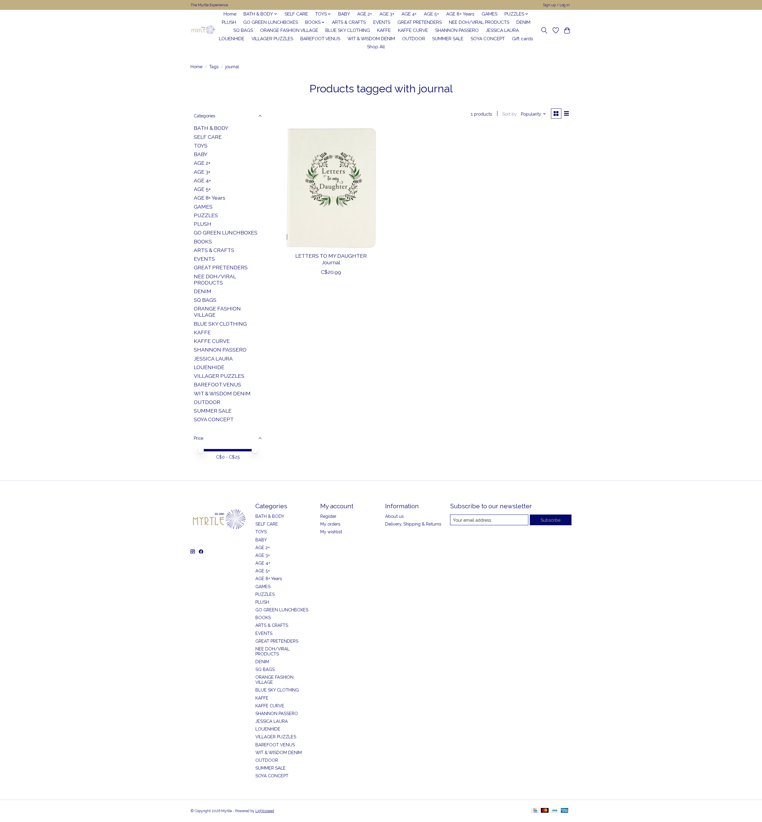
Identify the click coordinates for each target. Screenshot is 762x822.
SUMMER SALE (447, 38)
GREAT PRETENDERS (419, 22)
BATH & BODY (211, 128)
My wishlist (331, 531)
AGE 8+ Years (460, 14)
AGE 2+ (364, 14)
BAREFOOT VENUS (320, 38)
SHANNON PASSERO (457, 30)
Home (230, 14)
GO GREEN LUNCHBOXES (270, 22)
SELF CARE (296, 14)
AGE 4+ (409, 14)
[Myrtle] (202, 30)
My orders (330, 523)
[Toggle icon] (544, 30)
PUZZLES (206, 215)
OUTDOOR (413, 38)
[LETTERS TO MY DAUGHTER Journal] (331, 188)
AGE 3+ (387, 14)
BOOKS (203, 241)
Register (328, 516)
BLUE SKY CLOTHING (347, 30)
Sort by (509, 113)
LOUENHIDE (231, 38)
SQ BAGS (243, 30)
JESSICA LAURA (502, 30)
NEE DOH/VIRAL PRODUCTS (479, 22)
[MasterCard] (545, 811)
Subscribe (550, 520)
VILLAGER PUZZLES (272, 38)
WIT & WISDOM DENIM (371, 38)
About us (394, 516)
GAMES (489, 14)
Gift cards (522, 38)
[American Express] (565, 811)
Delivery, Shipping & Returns (413, 523)
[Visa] (554, 811)
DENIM (523, 22)
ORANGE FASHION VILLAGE (289, 30)
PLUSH (229, 22)
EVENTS (381, 22)
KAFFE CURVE (413, 30)
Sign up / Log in (556, 5)
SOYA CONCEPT (488, 38)
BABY (344, 14)
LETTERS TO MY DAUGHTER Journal (331, 259)
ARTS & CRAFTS (349, 22)
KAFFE (384, 30)
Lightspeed (264, 811)
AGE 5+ (431, 14)
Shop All (376, 46)
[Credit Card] (535, 811)
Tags (213, 66)
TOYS (200, 145)
